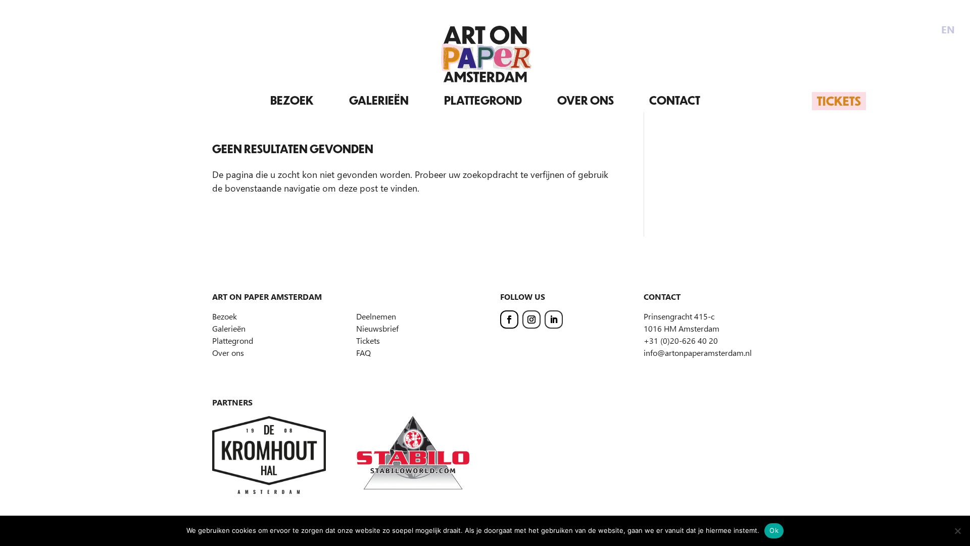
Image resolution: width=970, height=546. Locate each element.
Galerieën (379, 100)
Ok (774, 530)
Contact (674, 100)
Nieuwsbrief (377, 328)
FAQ (363, 352)
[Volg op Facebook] (509, 319)
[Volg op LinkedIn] (554, 319)
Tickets (839, 100)
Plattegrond (483, 100)
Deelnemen (376, 316)
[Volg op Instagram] (531, 319)
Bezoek (292, 100)
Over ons (585, 100)
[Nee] (957, 531)
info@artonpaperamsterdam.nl (698, 352)
